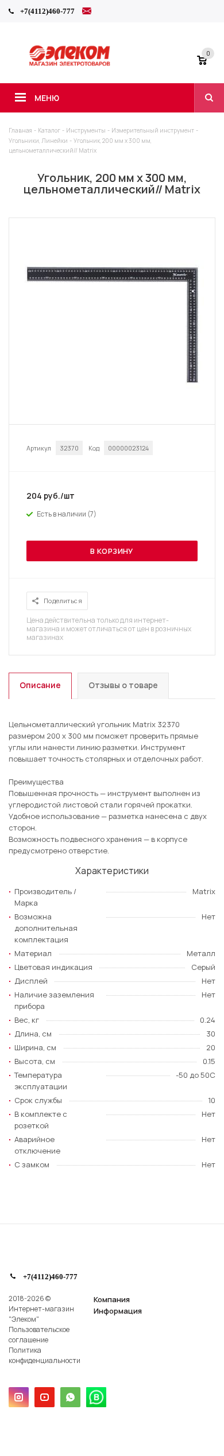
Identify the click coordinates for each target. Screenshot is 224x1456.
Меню (46, 97)
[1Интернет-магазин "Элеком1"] (71, 64)
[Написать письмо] (86, 12)
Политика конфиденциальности (44, 1355)
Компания (112, 1299)
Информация (118, 1311)
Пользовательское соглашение (39, 1335)
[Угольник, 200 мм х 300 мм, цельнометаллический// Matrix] (112, 413)
